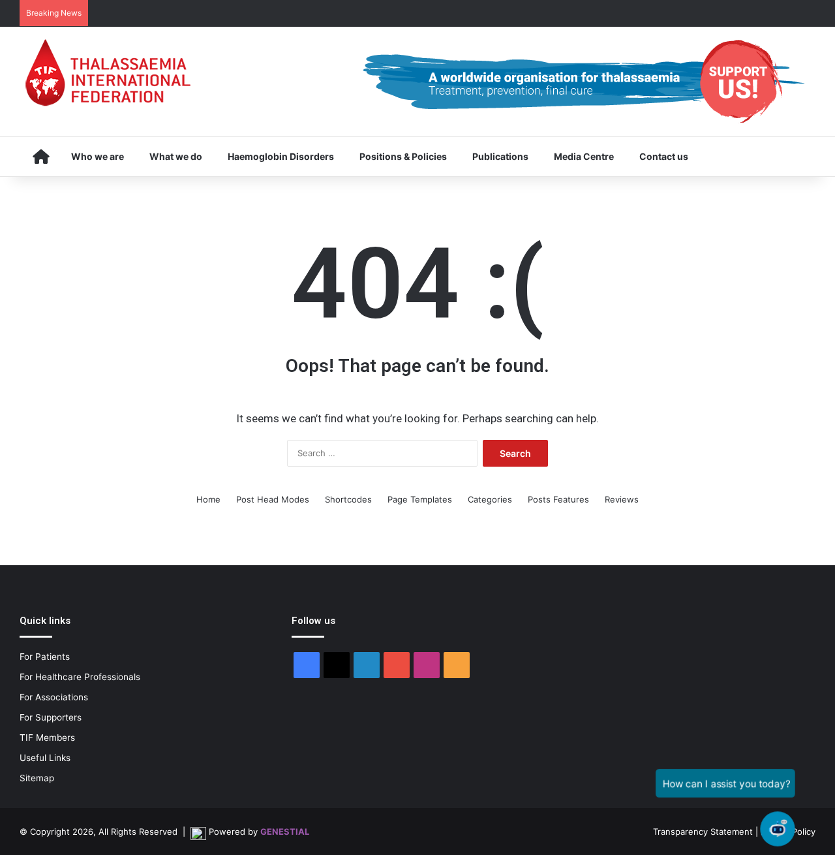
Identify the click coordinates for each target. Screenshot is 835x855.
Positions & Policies (403, 156)
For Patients (45, 656)
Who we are (97, 156)
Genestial (284, 831)
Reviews (622, 499)
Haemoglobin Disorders (281, 156)
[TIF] (108, 72)
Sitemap (37, 778)
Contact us (663, 156)
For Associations (54, 697)
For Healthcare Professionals (80, 677)
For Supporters (51, 717)
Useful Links (45, 758)
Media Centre (584, 156)
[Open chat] (777, 829)
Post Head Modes (272, 499)
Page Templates (419, 499)
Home (208, 499)
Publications (500, 156)
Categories (490, 499)
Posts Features (558, 499)
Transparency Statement (703, 831)
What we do (175, 156)
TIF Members (47, 737)
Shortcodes (348, 499)
